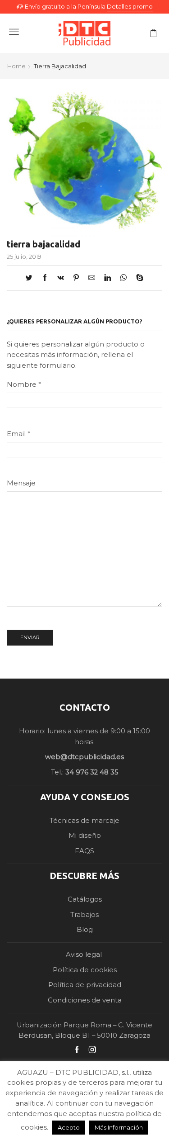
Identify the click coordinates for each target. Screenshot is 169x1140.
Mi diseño (85, 835)
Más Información (119, 1127)
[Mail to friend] (92, 278)
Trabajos (84, 915)
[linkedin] (107, 278)
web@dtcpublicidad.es (84, 757)
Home (16, 66)
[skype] (137, 278)
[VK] (61, 278)
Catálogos (85, 899)
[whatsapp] (123, 278)
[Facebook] (45, 278)
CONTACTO (84, 707)
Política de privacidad (84, 985)
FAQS (84, 851)
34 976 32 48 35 (92, 772)
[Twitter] (31, 278)
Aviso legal (85, 954)
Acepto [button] (69, 1127)
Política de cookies (85, 970)
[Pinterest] (76, 278)
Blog (85, 930)
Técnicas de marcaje (84, 821)
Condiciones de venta (85, 1000)
